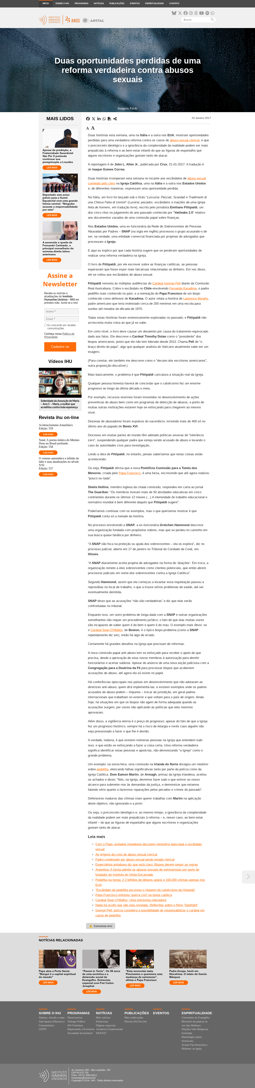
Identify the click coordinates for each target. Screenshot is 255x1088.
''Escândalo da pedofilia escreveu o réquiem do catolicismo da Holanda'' (145, 890)
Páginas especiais (106, 1025)
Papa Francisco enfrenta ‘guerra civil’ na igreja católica (133, 895)
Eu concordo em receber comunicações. (61, 327)
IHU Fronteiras (75, 1025)
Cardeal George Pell (166, 283)
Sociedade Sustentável (79, 1033)
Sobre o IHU (62, 3)
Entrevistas (102, 1021)
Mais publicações (134, 1017)
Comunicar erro (100, 925)
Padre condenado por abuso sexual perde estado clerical (135, 859)
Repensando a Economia (80, 1029)
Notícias (99, 3)
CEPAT (43, 1029)
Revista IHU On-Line (136, 1021)
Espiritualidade (154, 3)
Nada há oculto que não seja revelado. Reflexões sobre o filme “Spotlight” (146, 905)
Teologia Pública (76, 1021)
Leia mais (48, 434)
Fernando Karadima (183, 288)
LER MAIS (52, 167)
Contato (174, 3)
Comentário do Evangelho (195, 1017)
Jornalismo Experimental (109, 1029)
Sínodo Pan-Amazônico (194, 1045)
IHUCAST (101, 1033)
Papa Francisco (130, 473)
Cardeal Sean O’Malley (106, 630)
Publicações (116, 3)
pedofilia (102, 769)
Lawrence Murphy (195, 298)
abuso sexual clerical (184, 140)
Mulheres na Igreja (192, 1048)
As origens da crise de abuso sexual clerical (126, 854)
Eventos (135, 3)
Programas (81, 3)
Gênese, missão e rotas (52, 1017)
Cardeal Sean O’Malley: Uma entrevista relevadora (130, 900)
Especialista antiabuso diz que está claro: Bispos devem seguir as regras (146, 864)
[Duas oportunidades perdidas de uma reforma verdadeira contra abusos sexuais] (115, 119)
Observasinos (74, 1017)
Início (46, 3)
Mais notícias (103, 1017)
